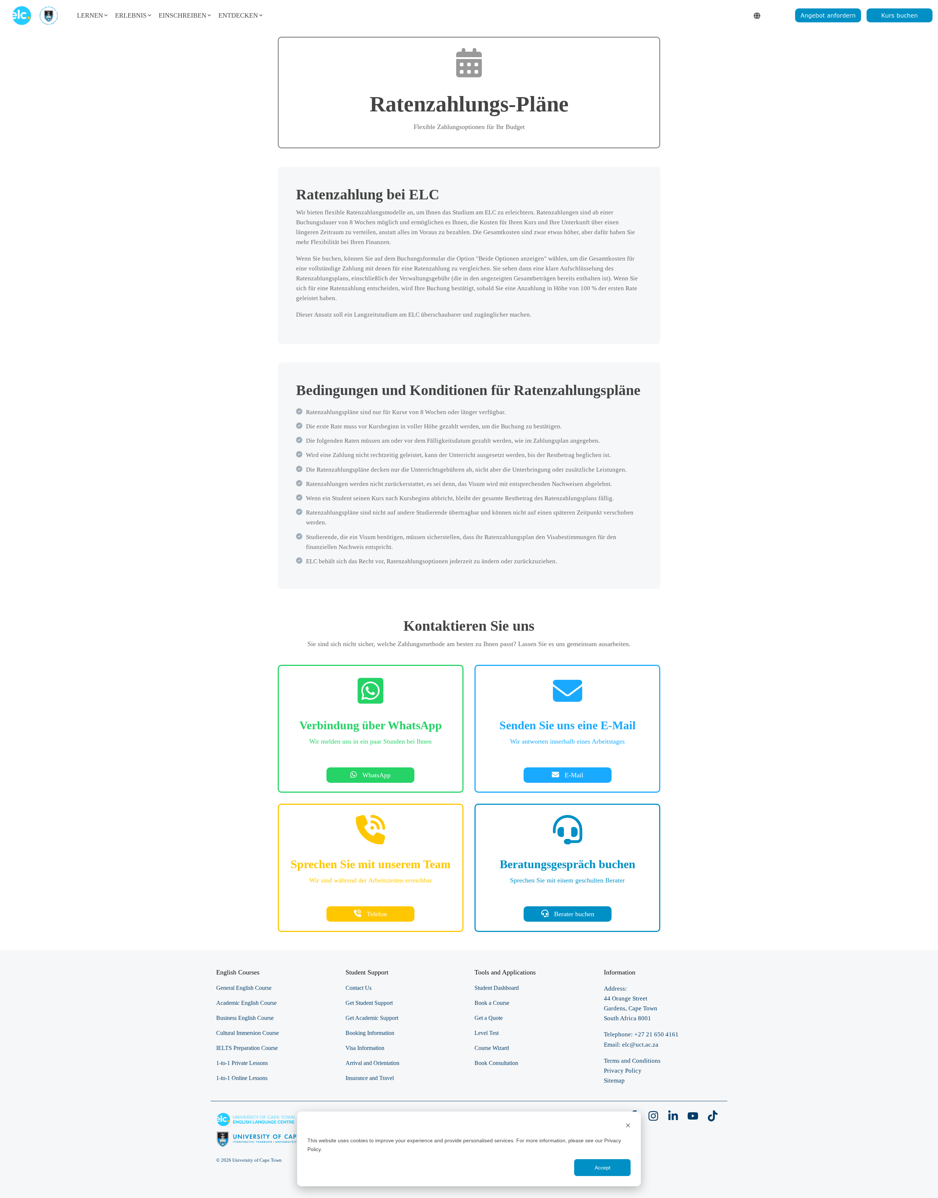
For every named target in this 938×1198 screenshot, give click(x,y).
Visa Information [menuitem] (365, 1048)
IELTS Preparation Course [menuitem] (247, 1048)
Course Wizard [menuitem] (491, 1048)
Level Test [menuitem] (486, 1033)
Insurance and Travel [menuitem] (370, 1078)
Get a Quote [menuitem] (488, 1018)
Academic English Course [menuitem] (246, 1003)
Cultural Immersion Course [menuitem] (247, 1033)
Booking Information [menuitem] (370, 1033)
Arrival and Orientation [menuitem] (372, 1063)
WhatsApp (376, 775)
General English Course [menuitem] (244, 988)
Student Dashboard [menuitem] (496, 988)
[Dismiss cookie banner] (628, 1126)
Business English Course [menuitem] (245, 1018)
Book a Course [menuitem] (491, 1003)
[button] (654, 1118)
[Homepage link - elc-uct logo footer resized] (269, 1143)
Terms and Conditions (632, 1060)
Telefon (376, 914)
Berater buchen (573, 914)
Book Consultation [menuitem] (496, 1063)
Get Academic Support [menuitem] (372, 1018)
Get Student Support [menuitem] (369, 1003)
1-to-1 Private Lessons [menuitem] (242, 1063)
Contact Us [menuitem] (359, 988)
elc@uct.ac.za (640, 1044)
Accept (602, 1168)
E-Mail (574, 775)
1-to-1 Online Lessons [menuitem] (241, 1078)
